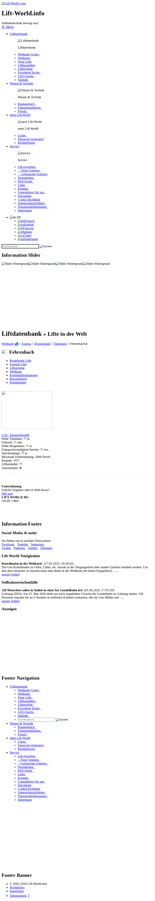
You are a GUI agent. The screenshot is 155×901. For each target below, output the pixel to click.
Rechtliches (17, 887)
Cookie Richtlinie (29, 199)
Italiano (27, 232)
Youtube (22, 544)
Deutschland (42, 343)
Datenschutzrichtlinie (32, 203)
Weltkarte (24, 58)
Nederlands (30, 239)
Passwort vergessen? (31, 139)
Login (22, 135)
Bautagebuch (27, 104)
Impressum (25, 210)
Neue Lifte (24, 61)
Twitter (6, 548)
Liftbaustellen (26, 65)
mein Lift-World (20, 115)
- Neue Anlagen (29, 170)
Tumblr (32, 548)
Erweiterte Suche (29, 72)
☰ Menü (8, 27)
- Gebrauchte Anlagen (32, 174)
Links (21, 185)
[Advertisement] (77, 297)
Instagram (37, 544)
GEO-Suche (26, 76)
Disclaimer (24, 196)
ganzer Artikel (11, 574)
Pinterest (19, 548)
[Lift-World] (14, 3)
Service (14, 146)
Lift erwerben (27, 756)
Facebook (8, 544)
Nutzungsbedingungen (33, 207)
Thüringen (60, 343)
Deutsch (29, 221)
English (29, 224)
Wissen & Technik (21, 83)
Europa (26, 343)
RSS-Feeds (26, 181)
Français (28, 228)
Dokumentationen (30, 107)
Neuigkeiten (26, 177)
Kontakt (24, 188)
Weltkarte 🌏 (10, 343)
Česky (28, 235)
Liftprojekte (25, 69)
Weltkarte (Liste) (29, 54)
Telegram (46, 548)
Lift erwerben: (27, 167)
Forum (23, 111)
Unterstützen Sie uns (32, 192)
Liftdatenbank (18, 33)
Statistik (23, 79)
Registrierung (26, 142)
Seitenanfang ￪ (19, 895)
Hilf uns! (7, 493)
